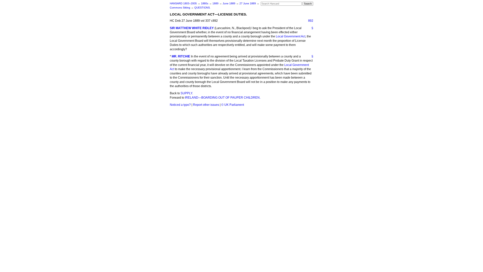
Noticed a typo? (180, 104)
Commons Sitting (180, 7)
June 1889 (229, 3)
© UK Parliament (232, 104)
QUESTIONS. (202, 7)
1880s (205, 3)
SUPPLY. (187, 93)
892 (310, 20)
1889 (215, 3)
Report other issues (206, 104)
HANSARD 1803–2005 (183, 3)
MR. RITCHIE (181, 56)
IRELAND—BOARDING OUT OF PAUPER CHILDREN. (222, 97)
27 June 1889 (248, 3)
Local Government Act (290, 36)
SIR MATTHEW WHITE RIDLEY (192, 28)
